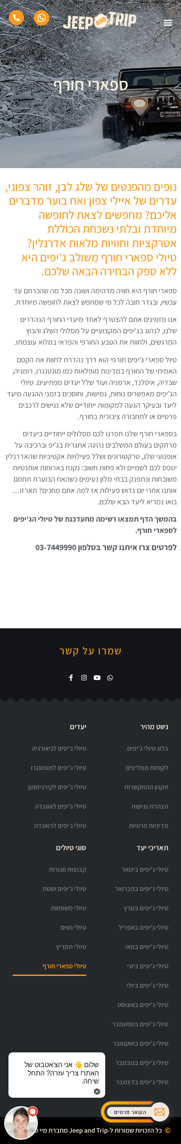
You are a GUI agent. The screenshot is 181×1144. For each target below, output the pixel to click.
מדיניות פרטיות (148, 825)
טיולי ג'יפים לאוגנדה (60, 806)
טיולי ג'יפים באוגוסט (142, 1004)
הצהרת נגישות (149, 806)
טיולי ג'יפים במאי (146, 946)
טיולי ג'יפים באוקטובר (140, 1043)
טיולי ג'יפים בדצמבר (142, 1082)
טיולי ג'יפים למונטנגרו (58, 767)
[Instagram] (84, 678)
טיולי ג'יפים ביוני (147, 966)
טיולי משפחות (68, 908)
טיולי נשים (73, 927)
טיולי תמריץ (71, 946)
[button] (21, 1123)
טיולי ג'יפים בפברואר (141, 888)
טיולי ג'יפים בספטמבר (140, 1024)
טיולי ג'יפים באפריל (143, 927)
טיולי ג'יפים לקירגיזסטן (57, 787)
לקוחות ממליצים (147, 767)
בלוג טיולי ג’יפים (147, 748)
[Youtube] (97, 678)
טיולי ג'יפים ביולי (147, 985)
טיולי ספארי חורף (64, 966)
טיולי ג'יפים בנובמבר (141, 1062)
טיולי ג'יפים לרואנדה (60, 825)
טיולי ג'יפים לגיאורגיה (59, 748)
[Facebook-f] (71, 678)
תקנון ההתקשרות (146, 787)
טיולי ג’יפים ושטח (64, 888)
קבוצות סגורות (67, 869)
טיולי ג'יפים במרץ (146, 908)
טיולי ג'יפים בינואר (145, 869)
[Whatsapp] (110, 678)
